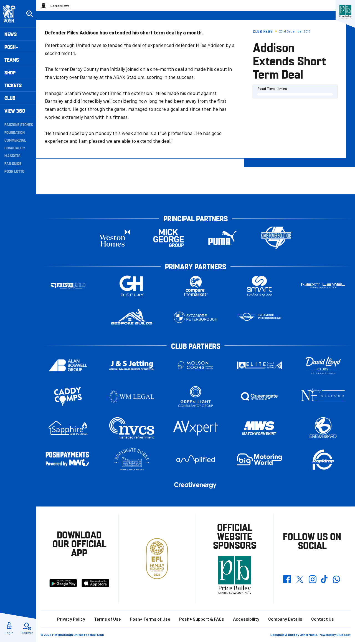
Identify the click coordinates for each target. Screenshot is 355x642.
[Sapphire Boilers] (67, 428)
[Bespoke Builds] (131, 317)
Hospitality (14, 148)
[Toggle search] (29, 14)
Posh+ (11, 46)
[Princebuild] (67, 286)
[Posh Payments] (67, 459)
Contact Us (322, 618)
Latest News (60, 5)
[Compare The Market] (195, 286)
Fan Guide (12, 163)
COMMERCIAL (15, 140)
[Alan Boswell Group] (67, 365)
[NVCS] (131, 428)
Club (9, 97)
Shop (10, 72)
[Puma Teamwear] (222, 238)
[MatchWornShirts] (259, 428)
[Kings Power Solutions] (276, 238)
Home (43, 5)
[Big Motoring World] (259, 459)
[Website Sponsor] (345, 11)
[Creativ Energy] (195, 485)
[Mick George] (168, 238)
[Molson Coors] (195, 365)
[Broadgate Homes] (131, 459)
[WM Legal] (131, 396)
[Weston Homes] (114, 238)
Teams (11, 59)
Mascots (12, 155)
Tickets (13, 85)
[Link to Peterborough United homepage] (11, 13)
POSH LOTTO (14, 171)
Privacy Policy (71, 618)
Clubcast (343, 634)
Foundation (14, 132)
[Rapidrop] (323, 459)
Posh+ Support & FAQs (201, 618)
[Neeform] (323, 396)
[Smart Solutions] (259, 286)
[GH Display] (131, 286)
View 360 (14, 110)
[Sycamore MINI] (259, 317)
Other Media (308, 634)
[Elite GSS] (259, 365)
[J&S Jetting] (131, 365)
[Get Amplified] (195, 459)
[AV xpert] (195, 427)
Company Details (285, 618)
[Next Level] (323, 286)
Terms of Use (107, 618)
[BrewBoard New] (323, 428)
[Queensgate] (259, 396)
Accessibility (246, 618)
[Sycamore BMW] (195, 317)
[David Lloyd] (323, 365)
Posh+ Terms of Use (150, 618)
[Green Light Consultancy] (195, 396)
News (10, 34)
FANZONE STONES (18, 124)
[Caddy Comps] (67, 396)
